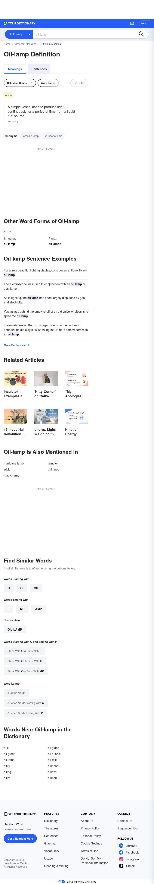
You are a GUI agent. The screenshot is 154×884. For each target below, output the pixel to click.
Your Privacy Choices (81, 882)
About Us (87, 821)
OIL (36, 588)
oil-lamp (15, 629)
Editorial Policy (91, 836)
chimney (53, 469)
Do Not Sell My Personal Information (94, 860)
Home (7, 44)
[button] (132, 23)
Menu (145, 23)
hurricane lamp (14, 463)
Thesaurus (51, 828)
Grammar (50, 843)
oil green (9, 754)
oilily (7, 766)
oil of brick (54, 754)
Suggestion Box (128, 828)
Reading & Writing (56, 866)
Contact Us (124, 821)
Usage (48, 858)
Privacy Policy (90, 828)
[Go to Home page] (20, 23)
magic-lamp (11, 475)
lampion (53, 463)
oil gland (53, 748)
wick (7, 469)
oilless (52, 772)
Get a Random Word (20, 838)
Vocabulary (51, 851)
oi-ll (6, 748)
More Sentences (14, 345)
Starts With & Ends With (25, 651)
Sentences (39, 69)
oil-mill (52, 760)
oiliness (53, 766)
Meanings (15, 69)
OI (21, 588)
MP (22, 609)
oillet (7, 778)
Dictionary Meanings (25, 44)
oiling (7, 772)
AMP (38, 609)
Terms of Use (89, 851)
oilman (52, 778)
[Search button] (143, 34)
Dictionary (15, 34)
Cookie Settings (91, 843)
